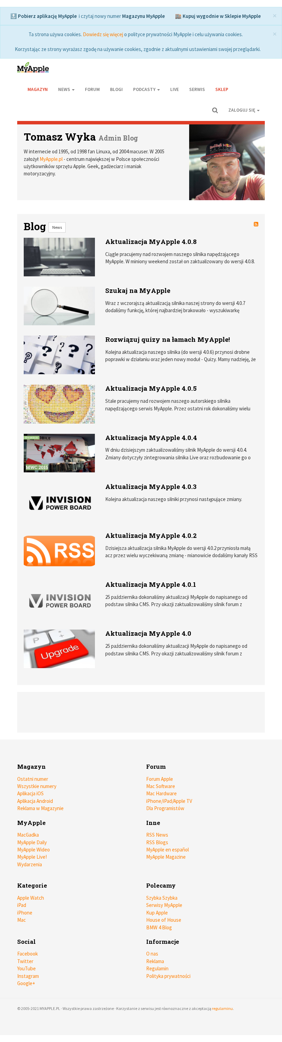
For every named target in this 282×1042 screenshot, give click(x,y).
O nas (152, 953)
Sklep (221, 89)
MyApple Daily (32, 842)
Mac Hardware (161, 793)
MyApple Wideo (33, 849)
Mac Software (160, 786)
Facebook (27, 953)
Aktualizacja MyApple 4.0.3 (150, 486)
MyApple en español (167, 849)
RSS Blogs (157, 842)
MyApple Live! (32, 857)
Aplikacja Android (35, 801)
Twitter (25, 961)
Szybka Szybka (161, 898)
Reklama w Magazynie (40, 808)
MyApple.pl (51, 159)
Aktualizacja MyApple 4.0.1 (150, 584)
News (57, 227)
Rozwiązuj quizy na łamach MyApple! (167, 339)
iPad (21, 905)
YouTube (26, 968)
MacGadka (28, 834)
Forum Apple (159, 779)
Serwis (197, 89)
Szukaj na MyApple (137, 290)
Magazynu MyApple (143, 16)
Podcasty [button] (144, 89)
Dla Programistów (165, 808)
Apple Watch (30, 898)
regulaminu (222, 1008)
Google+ (26, 983)
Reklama (155, 961)
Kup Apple (157, 912)
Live (174, 89)
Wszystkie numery (36, 786)
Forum (92, 89)
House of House (163, 920)
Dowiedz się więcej (103, 34)
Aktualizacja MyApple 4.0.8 (151, 241)
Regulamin (157, 968)
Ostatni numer (32, 779)
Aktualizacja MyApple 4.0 (148, 633)
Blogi (116, 89)
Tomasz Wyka (60, 136)
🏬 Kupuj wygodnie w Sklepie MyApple (218, 16)
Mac (21, 920)
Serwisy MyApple (164, 905)
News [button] (64, 89)
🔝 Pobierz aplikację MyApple (43, 16)
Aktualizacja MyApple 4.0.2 (151, 535)
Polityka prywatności (168, 976)
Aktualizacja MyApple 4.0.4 (151, 437)
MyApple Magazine (166, 857)
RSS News (157, 834)
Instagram (28, 976)
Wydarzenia (29, 864)
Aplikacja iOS (30, 793)
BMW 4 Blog (159, 927)
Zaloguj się (242, 110)
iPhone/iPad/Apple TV (169, 801)
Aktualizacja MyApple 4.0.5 (151, 388)
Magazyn (38, 89)
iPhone (24, 912)
